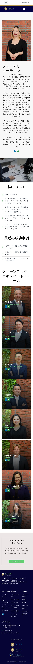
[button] (6, 2)
